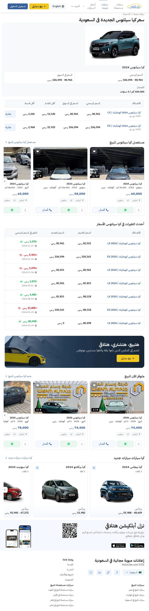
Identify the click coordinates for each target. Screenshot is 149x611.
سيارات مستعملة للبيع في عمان (61, 605)
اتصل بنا (70, 569)
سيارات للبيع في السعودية (134, 600)
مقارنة (8, 114)
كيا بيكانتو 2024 (75, 467)
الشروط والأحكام (66, 574)
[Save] (94, 151)
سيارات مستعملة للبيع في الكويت (60, 590)
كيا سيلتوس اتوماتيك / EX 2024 (123, 257)
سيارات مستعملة (118, 6)
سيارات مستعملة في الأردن (63, 595)
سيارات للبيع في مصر (136, 590)
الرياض (135, 200)
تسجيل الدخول (18, 6)
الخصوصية (69, 579)
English (57, 6)
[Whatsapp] (125, 210)
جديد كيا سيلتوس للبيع (19, 376)
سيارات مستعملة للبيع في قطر (62, 600)
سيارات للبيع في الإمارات (135, 595)
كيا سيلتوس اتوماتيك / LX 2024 (123, 243)
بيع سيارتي (37, 6)
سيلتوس (120, 200)
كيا (128, 200)
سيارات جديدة (104, 6)
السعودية (133, 572)
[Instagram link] (91, 572)
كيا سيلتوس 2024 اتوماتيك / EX (124, 126)
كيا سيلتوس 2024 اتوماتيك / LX (124, 112)
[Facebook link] (117, 572)
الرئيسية (70, 564)
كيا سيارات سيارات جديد (20, 458)
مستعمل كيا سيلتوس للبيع (22, 142)
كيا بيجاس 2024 (132, 467)
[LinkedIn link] (99, 572)
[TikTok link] (108, 572)
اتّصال (102, 210)
